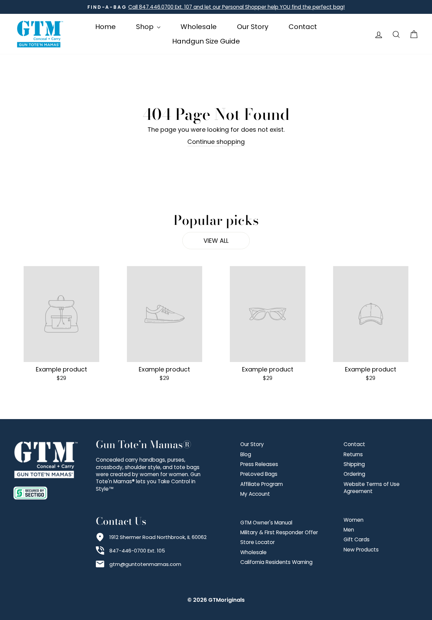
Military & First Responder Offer (279, 532)
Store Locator (257, 542)
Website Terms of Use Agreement (372, 488)
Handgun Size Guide (206, 41)
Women (353, 519)
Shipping (354, 464)
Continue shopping (216, 141)
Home (105, 26)
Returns (353, 454)
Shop (145, 26)
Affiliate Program (261, 484)
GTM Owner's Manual (266, 522)
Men (349, 529)
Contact (303, 26)
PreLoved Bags (258, 473)
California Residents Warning (276, 562)
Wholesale (199, 26)
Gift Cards (357, 539)
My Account (255, 493)
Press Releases (259, 464)
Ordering (354, 473)
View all (216, 240)
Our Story (252, 26)
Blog (245, 454)
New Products (361, 549)
